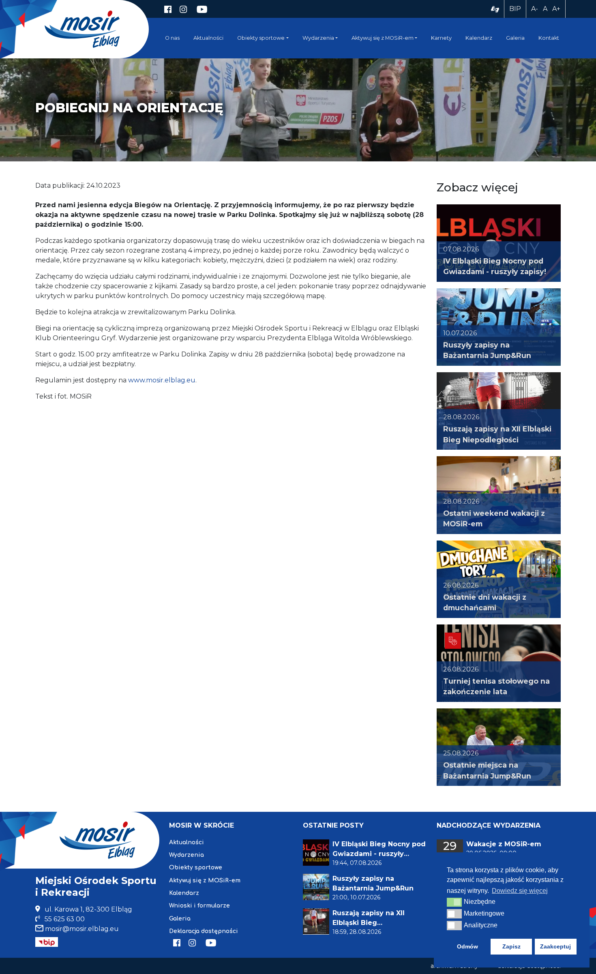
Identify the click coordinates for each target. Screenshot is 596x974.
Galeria (515, 38)
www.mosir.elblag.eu (161, 380)
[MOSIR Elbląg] (82, 29)
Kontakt (548, 38)
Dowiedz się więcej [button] (520, 890)
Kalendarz (478, 38)
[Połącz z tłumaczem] (495, 9)
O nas (172, 38)
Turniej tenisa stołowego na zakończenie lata (496, 686)
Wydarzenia (318, 38)
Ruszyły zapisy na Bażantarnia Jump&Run (487, 350)
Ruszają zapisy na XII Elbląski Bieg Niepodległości (497, 434)
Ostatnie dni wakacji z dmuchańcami (484, 602)
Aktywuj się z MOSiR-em (383, 38)
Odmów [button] (467, 946)
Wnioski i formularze (199, 906)
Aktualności (208, 38)
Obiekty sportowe (261, 38)
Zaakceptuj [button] (555, 946)
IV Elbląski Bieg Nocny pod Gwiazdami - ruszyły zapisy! (494, 266)
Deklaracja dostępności (203, 931)
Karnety (441, 38)
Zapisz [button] (511, 946)
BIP (515, 9)
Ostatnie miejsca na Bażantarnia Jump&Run (487, 770)
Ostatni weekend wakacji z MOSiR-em (494, 518)
